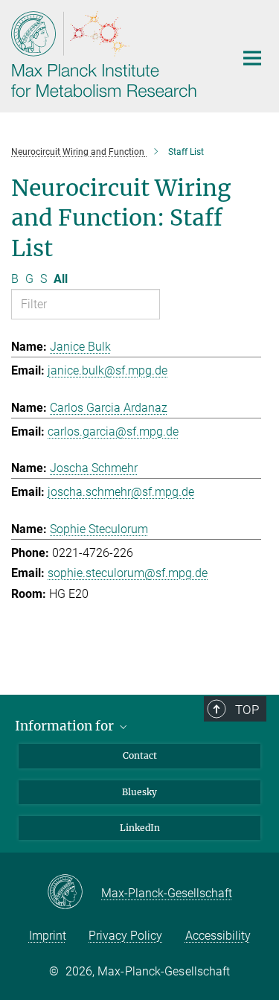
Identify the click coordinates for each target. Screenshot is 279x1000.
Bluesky (139, 791)
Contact (140, 755)
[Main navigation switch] (252, 58)
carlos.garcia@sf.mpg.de (113, 431)
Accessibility (218, 936)
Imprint (47, 936)
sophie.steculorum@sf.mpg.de (128, 573)
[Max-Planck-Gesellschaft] (74, 893)
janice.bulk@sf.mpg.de (107, 370)
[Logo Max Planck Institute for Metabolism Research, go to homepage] (111, 54)
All (61, 279)
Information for (66, 726)
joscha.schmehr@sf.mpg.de (121, 492)
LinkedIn (140, 827)
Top (247, 709)
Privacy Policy (125, 936)
